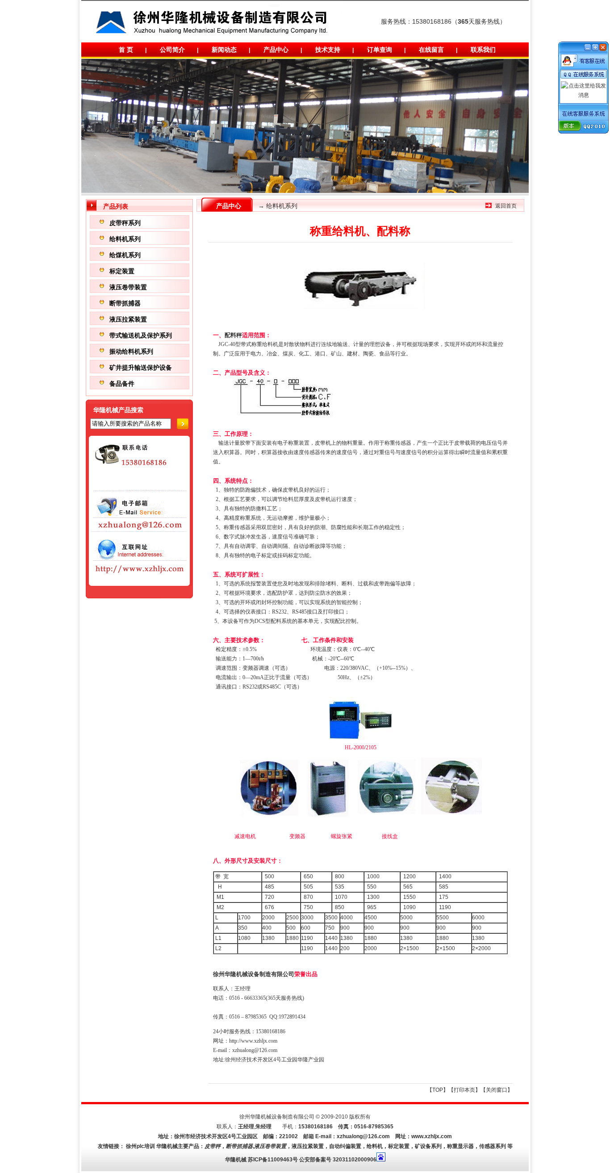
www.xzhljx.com (431, 1136)
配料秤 (233, 335)
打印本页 (464, 1090)
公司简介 (172, 49)
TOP (437, 1090)
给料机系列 (125, 238)
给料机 (270, 344)
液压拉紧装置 (128, 319)
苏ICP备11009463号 (273, 1159)
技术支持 (327, 49)
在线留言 (431, 49)
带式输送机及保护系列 (140, 335)
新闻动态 (224, 49)
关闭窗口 (496, 1090)
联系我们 (483, 49)
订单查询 (379, 49)
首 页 (126, 49)
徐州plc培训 (140, 1146)
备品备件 (121, 383)
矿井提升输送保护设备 (140, 367)
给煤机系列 (125, 254)
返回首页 (506, 206)
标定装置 (121, 271)
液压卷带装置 (128, 287)
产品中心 (275, 49)
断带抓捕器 (125, 303)
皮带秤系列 (125, 222)
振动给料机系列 (131, 351)
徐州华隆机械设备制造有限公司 (253, 974)
